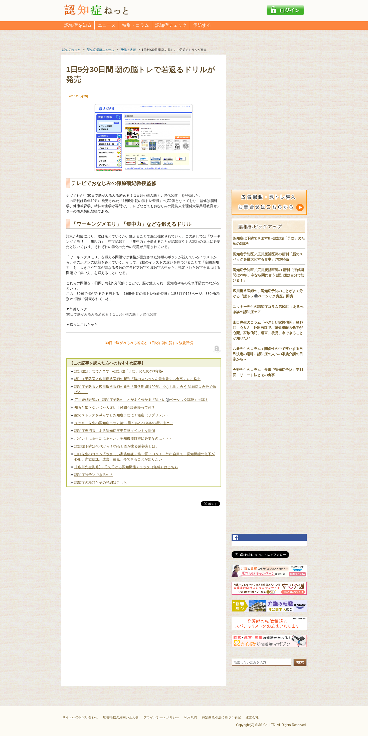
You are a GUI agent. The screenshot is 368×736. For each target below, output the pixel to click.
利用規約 (190, 717)
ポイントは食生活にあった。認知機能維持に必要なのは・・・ (123, 438)
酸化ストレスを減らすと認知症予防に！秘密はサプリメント (121, 415)
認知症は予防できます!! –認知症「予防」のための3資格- (118, 371)
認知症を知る (77, 25)
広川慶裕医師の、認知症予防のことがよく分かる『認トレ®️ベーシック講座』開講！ (141, 400)
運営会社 (252, 717)
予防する (202, 25)
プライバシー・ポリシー (161, 717)
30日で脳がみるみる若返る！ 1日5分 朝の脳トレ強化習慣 (111, 314)
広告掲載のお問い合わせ (121, 717)
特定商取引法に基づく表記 (221, 717)
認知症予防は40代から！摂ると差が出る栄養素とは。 (116, 446)
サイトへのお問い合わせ (80, 717)
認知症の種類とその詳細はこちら (100, 482)
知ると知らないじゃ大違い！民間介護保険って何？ (114, 407)
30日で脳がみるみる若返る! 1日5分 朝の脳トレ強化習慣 (149, 343)
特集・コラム (135, 25)
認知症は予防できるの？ (93, 475)
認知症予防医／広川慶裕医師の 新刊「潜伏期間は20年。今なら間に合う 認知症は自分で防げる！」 (268, 275)
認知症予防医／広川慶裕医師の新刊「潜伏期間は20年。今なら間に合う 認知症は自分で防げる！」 (145, 389)
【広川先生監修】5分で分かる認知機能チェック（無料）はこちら (126, 467)
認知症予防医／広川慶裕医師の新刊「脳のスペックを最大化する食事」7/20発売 (137, 379)
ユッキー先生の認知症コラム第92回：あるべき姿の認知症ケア (123, 423)
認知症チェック (171, 25)
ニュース (107, 25)
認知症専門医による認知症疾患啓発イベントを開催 (114, 431)
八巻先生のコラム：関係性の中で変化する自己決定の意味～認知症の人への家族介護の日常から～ (268, 354)
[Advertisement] (143, 559)
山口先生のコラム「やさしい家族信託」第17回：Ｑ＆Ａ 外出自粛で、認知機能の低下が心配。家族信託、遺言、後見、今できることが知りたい (144, 456)
